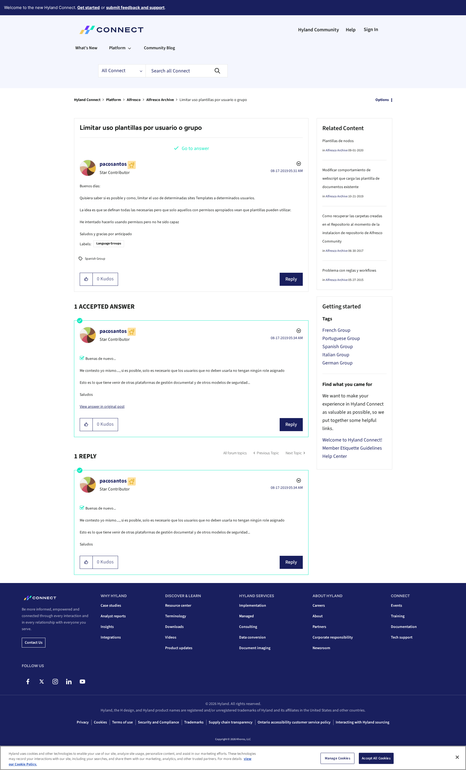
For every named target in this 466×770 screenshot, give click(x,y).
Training (398, 616)
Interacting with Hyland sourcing (362, 722)
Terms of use (122, 722)
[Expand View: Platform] (129, 48)
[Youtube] (82, 681)
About (318, 616)
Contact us (33, 642)
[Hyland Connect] (111, 30)
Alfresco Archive (160, 100)
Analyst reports (113, 616)
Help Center (334, 456)
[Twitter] (41, 681)
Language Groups (108, 243)
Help (351, 29)
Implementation (252, 605)
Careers (319, 605)
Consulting (248, 627)
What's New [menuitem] (86, 48)
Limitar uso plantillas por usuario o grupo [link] (213, 100)
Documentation (404, 627)
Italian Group (335, 354)
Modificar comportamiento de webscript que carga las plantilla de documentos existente (350, 178)
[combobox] (187, 70)
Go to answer (195, 148)
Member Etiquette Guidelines (352, 448)
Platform (113, 100)
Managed (246, 616)
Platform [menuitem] (117, 48)
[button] (86, 279)
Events (396, 605)
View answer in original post (102, 406)
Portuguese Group (341, 338)
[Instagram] (55, 681)
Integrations (111, 637)
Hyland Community (318, 29)
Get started (88, 7)
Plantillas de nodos (338, 141)
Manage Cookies (337, 758)
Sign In (371, 29)
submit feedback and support (135, 7)
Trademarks (193, 722)
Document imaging (254, 648)
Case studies (111, 605)
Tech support (401, 637)
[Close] (457, 757)
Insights (107, 627)
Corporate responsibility (333, 637)
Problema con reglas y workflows (349, 270)
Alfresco (134, 100)
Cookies (100, 722)
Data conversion (252, 637)
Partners (319, 627)
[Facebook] (28, 681)
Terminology (175, 616)
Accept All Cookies (376, 758)
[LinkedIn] (69, 681)
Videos (170, 637)
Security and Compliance (158, 722)
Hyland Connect (87, 100)
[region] (233, 758)
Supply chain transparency (230, 722)
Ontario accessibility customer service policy (294, 722)
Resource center (178, 605)
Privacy (83, 722)
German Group (337, 363)
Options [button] (382, 100)
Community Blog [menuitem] (159, 48)
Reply (291, 279)
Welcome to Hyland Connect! (352, 440)
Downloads (174, 627)
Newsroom (321, 648)
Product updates (178, 648)
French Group (336, 330)
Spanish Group (95, 258)
